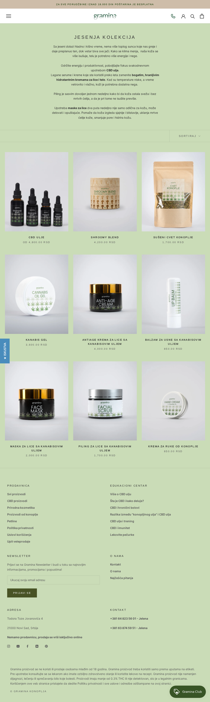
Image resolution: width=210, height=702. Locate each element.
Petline (12, 521)
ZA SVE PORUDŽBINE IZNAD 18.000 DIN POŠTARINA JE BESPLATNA (105, 4)
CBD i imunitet (120, 528)
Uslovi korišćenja (19, 534)
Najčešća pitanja (121, 578)
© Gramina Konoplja (28, 691)
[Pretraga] (193, 16)
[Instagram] (8, 646)
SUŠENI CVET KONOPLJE (173, 237)
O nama (115, 571)
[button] (5, 351)
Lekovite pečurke (122, 534)
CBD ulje (37, 237)
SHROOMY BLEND (105, 237)
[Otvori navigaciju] (8, 16)
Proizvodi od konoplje (22, 514)
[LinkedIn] (36, 646)
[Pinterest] (46, 646)
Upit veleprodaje (18, 541)
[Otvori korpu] (202, 16)
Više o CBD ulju (120, 494)
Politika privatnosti (20, 528)
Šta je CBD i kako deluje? (127, 501)
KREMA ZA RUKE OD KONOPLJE (173, 446)
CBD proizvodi (17, 501)
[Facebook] (27, 646)
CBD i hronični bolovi (124, 507)
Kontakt (115, 564)
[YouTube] (18, 646)
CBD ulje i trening (122, 521)
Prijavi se (22, 593)
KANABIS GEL (36, 339)
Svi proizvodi (16, 494)
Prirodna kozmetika (21, 507)
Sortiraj (188, 136)
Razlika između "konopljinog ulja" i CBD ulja (140, 514)
